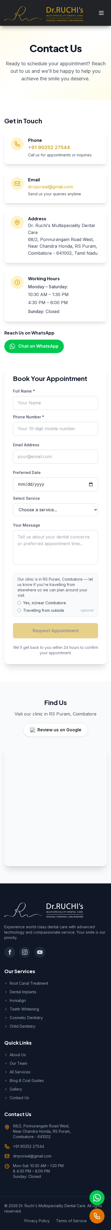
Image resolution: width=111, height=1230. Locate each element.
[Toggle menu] (101, 13)
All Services (20, 1072)
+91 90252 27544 (49, 147)
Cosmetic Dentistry (26, 1017)
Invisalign (18, 1000)
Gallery (16, 1089)
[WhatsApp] (97, 1197)
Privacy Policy (37, 1220)
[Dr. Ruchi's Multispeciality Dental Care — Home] (43, 12)
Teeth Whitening (24, 1009)
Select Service (26, 498)
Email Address (26, 445)
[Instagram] (24, 952)
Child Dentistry (22, 1026)
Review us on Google (59, 729)
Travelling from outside (43, 610)
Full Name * (24, 391)
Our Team (18, 1063)
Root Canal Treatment (29, 983)
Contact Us (19, 1097)
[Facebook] (9, 952)
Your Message (26, 525)
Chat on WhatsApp (38, 346)
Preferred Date (27, 472)
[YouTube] (39, 952)
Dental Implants (23, 992)
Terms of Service (71, 1220)
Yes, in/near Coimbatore (44, 602)
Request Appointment (56, 630)
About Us (18, 1054)
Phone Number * (28, 417)
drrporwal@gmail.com (50, 186)
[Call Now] (97, 1216)
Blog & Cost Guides (27, 1080)
